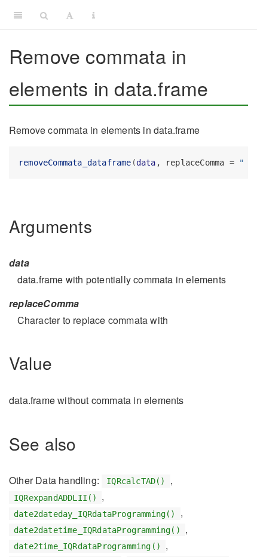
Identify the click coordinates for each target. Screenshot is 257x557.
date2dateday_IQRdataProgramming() (95, 513)
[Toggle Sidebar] (18, 15)
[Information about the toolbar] (93, 15)
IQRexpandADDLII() (55, 497)
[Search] (44, 15)
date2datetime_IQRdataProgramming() (97, 530)
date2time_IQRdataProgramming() (87, 546)
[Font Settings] (69, 15)
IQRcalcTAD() (135, 481)
